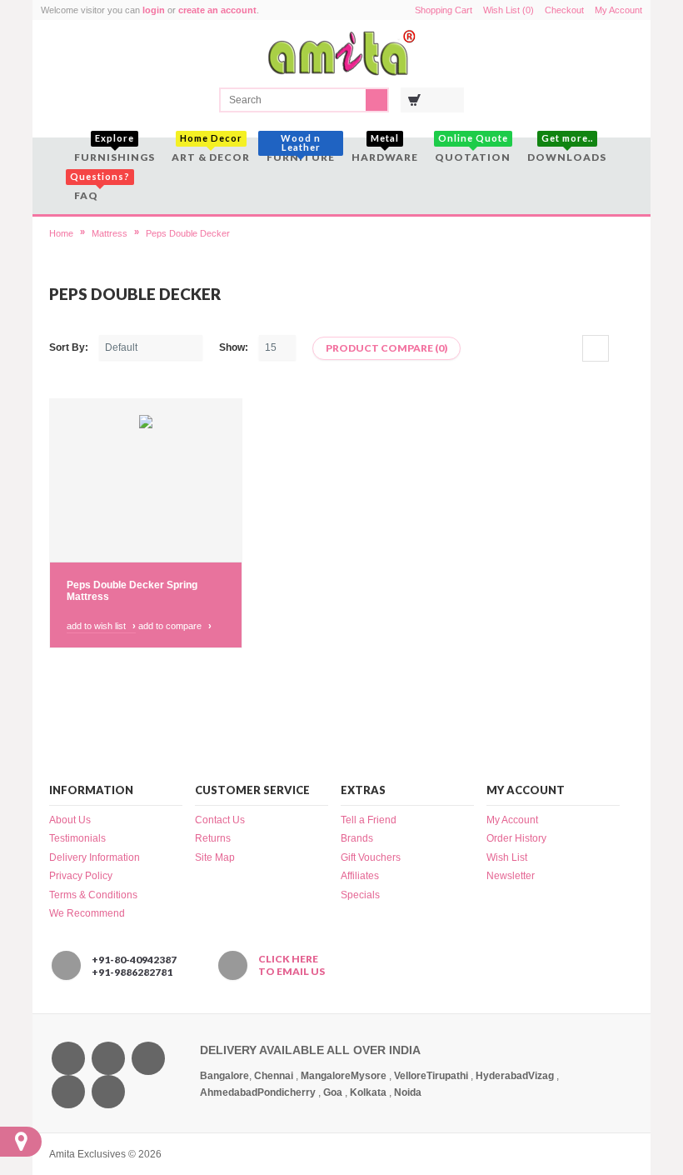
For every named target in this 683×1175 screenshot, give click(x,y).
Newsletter (510, 876)
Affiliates (360, 876)
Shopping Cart (443, 10)
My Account (618, 10)
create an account (217, 10)
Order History (516, 838)
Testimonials (77, 838)
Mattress (109, 233)
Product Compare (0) (386, 348)
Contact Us (220, 820)
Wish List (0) (508, 10)
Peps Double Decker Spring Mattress (132, 590)
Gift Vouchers (371, 857)
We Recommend (87, 913)
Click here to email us (291, 965)
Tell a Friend (368, 820)
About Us (70, 820)
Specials (360, 895)
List (621, 348)
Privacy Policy (80, 876)
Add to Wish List (101, 626)
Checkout (564, 10)
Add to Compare (175, 626)
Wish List (506, 857)
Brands (357, 838)
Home (61, 233)
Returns (213, 838)
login (153, 10)
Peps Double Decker (188, 233)
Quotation (473, 150)
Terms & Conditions (93, 895)
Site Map (215, 857)
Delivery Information (94, 857)
